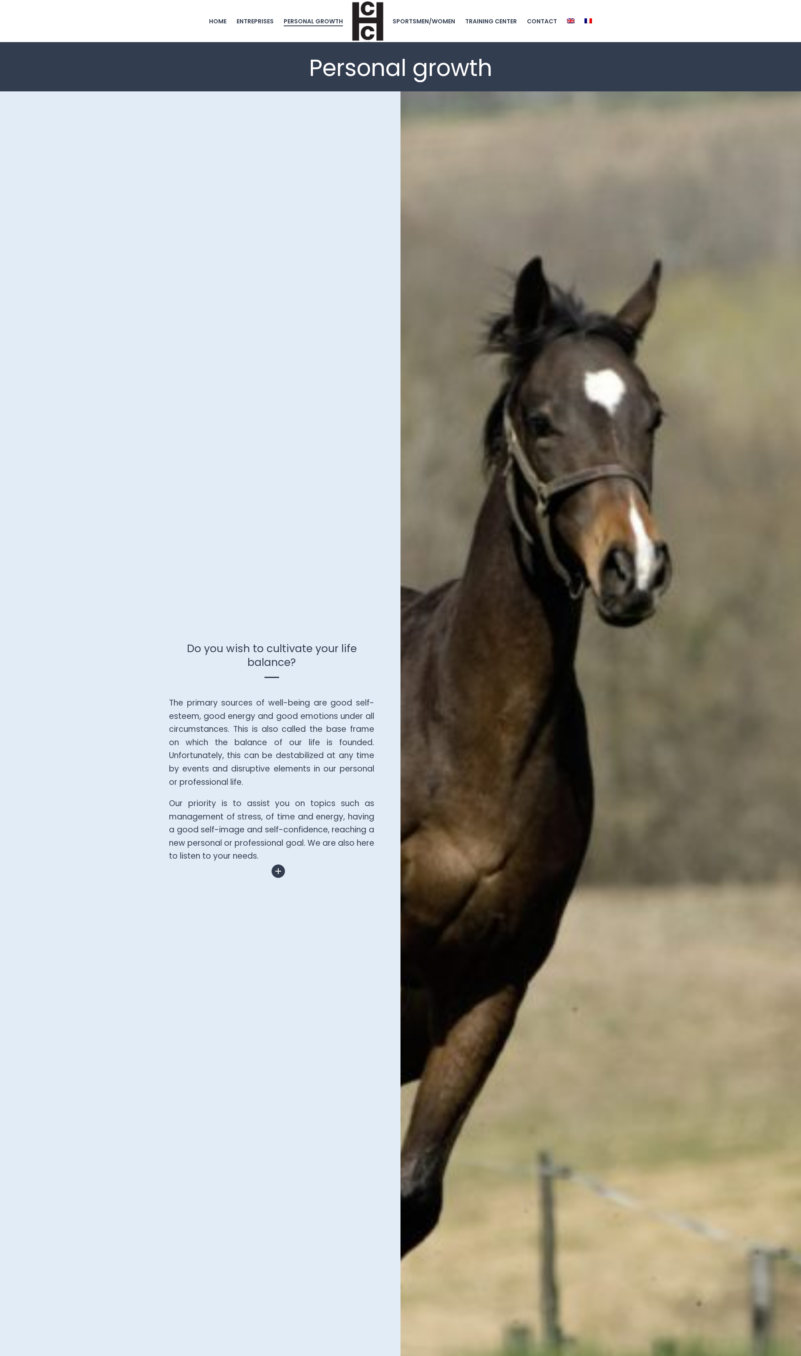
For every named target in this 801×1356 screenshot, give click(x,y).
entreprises (255, 21)
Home (218, 21)
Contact (542, 21)
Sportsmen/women (424, 21)
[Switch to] (570, 21)
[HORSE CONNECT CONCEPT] (368, 21)
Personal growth (313, 21)
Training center (491, 21)
